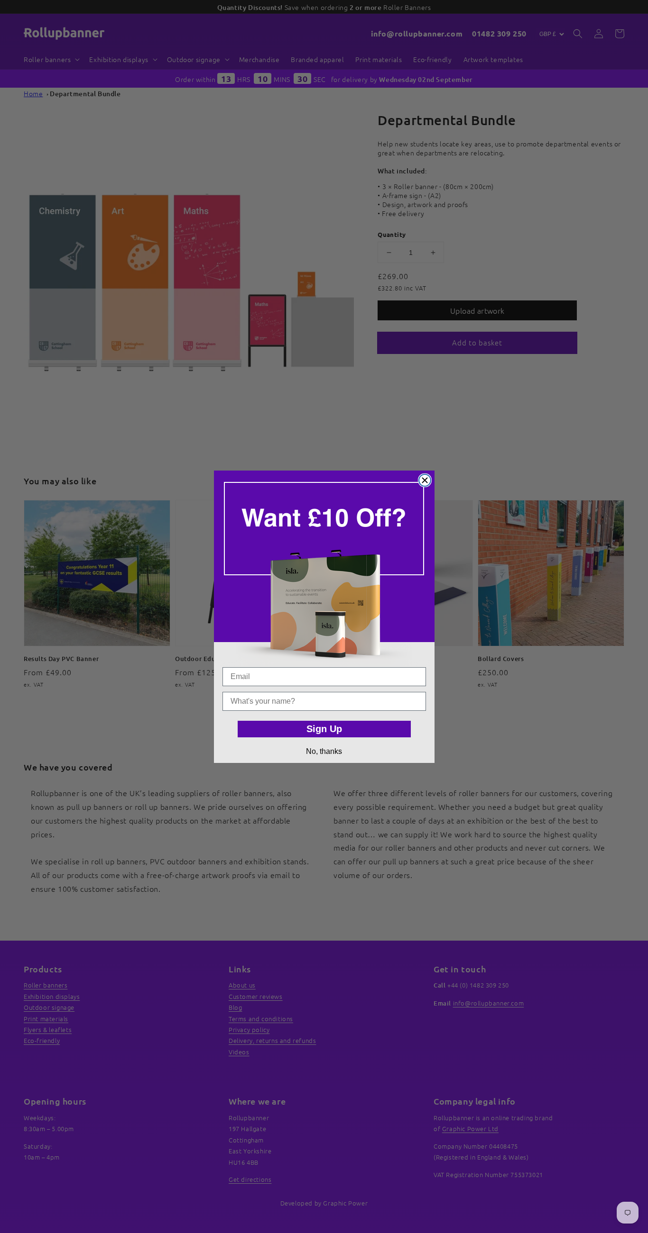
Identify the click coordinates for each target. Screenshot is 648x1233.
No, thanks (324, 751)
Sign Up (324, 729)
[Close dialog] (425, 480)
